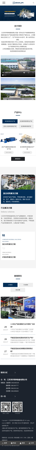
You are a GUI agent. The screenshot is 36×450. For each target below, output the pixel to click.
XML (25, 437)
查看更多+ (18, 158)
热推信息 (4, 437)
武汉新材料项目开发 (26, 126)
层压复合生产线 (12, 428)
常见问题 (18, 290)
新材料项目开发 (18, 430)
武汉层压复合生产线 (10, 121)
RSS (21, 437)
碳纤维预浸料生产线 (24, 428)
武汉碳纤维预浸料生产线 (26, 121)
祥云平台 (8, 445)
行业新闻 (26, 285)
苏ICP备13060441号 (17, 423)
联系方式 (4, 372)
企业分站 (10, 437)
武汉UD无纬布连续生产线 (10, 126)
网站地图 (16, 437)
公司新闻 (10, 285)
